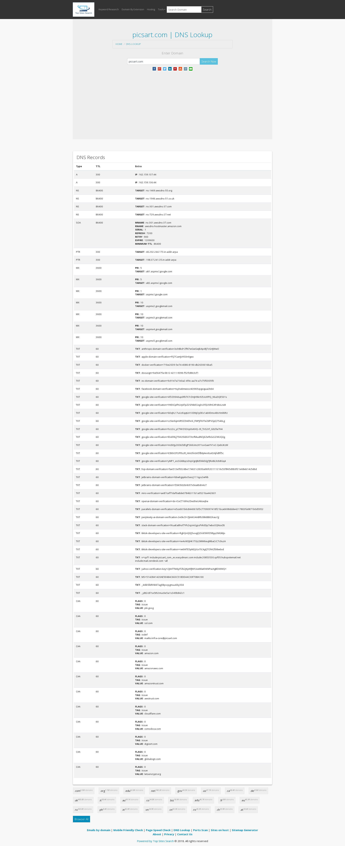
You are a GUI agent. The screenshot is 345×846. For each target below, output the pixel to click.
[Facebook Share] (154, 68)
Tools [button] (161, 9)
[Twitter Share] (164, 68)
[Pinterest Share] (175, 68)
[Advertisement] (172, 101)
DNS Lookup (133, 44)
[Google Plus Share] (159, 68)
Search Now (208, 61)
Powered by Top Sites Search (155, 841)
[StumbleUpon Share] (180, 68)
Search (207, 9)
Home (119, 44)
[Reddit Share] (185, 68)
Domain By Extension (133, 9)
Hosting (151, 9)
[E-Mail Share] (190, 68)
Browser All (81, 819)
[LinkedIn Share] (170, 68)
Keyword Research (109, 9)
